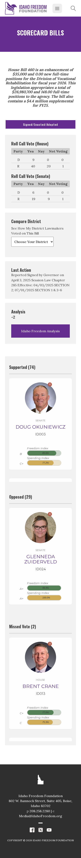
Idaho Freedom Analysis (40, 331)
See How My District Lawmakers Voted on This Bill (37, 230)
